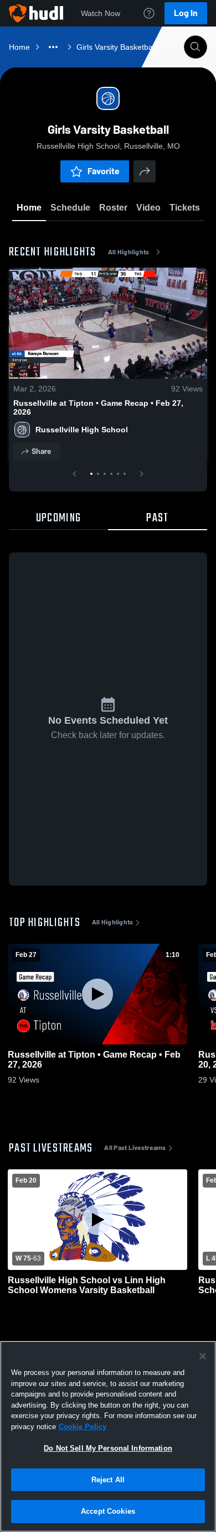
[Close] (203, 1356)
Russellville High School (81, 429)
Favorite (104, 171)
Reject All (108, 1480)
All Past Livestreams (135, 1147)
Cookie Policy (82, 1427)
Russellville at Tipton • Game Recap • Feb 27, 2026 (98, 407)
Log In (186, 13)
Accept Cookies (108, 1511)
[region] (108, 1436)
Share (41, 451)
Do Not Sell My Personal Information (108, 1448)
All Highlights (129, 252)
